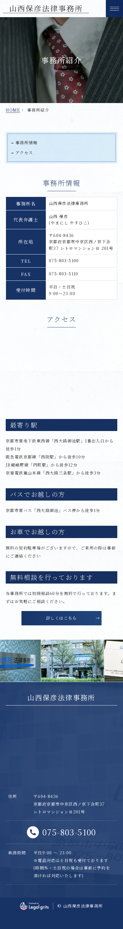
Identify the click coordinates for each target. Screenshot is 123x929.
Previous (4, 658)
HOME (13, 110)
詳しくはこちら (61, 618)
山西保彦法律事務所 (61, 697)
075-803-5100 (69, 832)
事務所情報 (26, 142)
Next (119, 658)
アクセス (24, 152)
